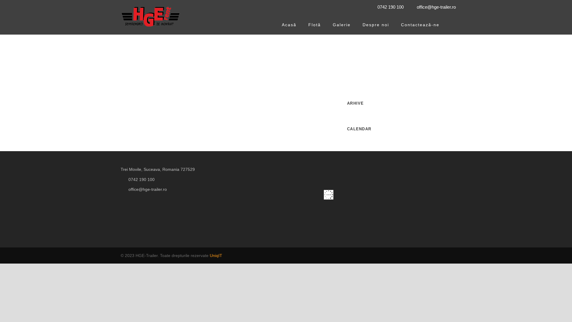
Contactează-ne (420, 24)
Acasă (289, 24)
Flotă (314, 24)
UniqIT (216, 255)
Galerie (342, 24)
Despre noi (376, 24)
